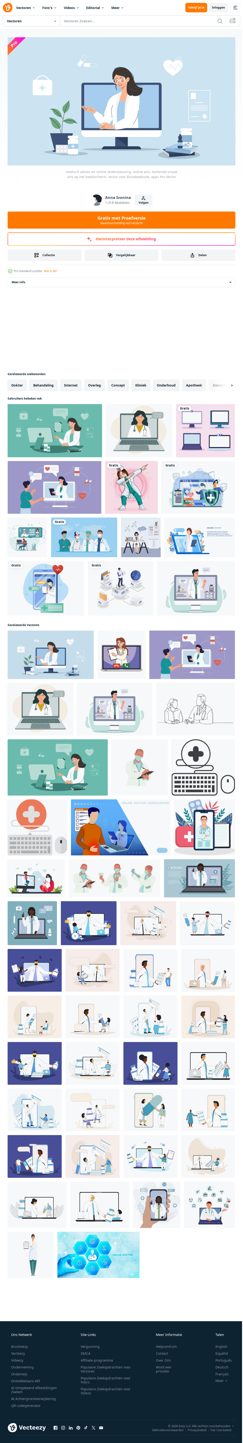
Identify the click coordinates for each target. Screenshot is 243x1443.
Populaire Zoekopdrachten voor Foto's (104, 1378)
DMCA (84, 1351)
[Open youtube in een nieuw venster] (101, 1426)
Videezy (17, 1358)
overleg (94, 383)
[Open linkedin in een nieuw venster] (71, 1426)
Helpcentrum (163, 1344)
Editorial (93, 7)
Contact (159, 1351)
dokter (17, 383)
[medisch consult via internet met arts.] (27, 535)
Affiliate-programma (95, 1358)
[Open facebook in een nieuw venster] (55, 1426)
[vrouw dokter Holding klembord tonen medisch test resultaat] (31, 1253)
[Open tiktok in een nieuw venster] (86, 1426)
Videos (69, 7)
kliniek (140, 383)
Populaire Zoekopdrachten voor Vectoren (104, 1367)
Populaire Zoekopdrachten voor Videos (104, 1389)
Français (219, 1372)
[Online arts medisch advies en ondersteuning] (199, 535)
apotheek (194, 383)
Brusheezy (19, 1344)
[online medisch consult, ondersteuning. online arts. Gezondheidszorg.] (196, 586)
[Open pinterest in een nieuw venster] (78, 1426)
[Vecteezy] (7, 7)
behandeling (43, 383)
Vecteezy (17, 1351)
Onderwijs (19, 1372)
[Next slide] (224, 383)
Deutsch (218, 1365)
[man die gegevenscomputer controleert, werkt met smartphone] (120, 586)
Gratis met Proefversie (120, 218)
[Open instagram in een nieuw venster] (63, 1426)
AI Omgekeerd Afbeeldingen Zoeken (28, 1387)
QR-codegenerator (25, 1403)
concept (118, 383)
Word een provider (160, 1367)
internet (71, 383)
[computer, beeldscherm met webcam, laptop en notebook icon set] (205, 428)
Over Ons (160, 1358)
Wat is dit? (50, 269)
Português (220, 1358)
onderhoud (166, 383)
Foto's (47, 7)
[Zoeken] (216, 21)
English (218, 1344)
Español (218, 1351)
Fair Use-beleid (217, 1428)
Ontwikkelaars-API (25, 1379)
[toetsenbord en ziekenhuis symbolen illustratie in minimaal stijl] (203, 765)
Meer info (18, 280)
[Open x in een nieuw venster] (93, 1426)
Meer (115, 7)
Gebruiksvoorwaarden (164, 1428)
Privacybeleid (193, 1428)
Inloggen (214, 7)
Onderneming (22, 1365)
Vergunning (88, 1344)
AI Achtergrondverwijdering (33, 1396)
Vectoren (23, 7)
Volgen (142, 201)
